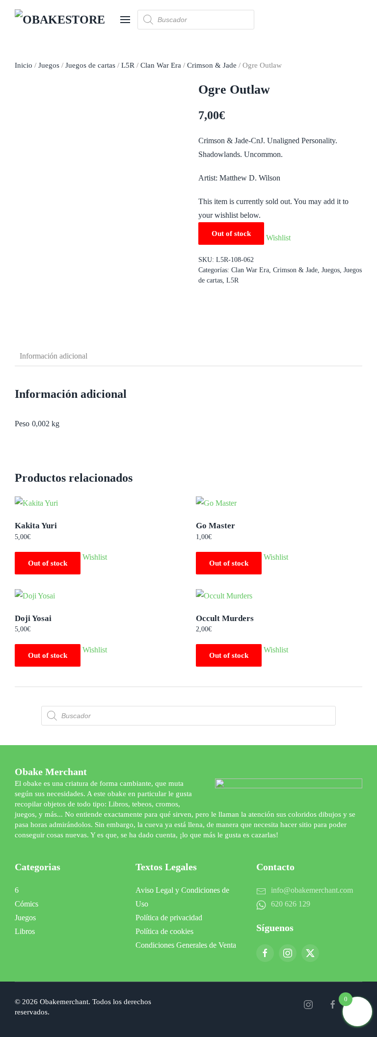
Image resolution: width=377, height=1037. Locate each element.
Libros (25, 931)
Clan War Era (160, 65)
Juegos (48, 65)
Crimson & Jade (212, 65)
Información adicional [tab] (53, 356)
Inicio (23, 65)
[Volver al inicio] (64, 19)
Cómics (26, 904)
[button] (125, 19)
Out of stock (47, 563)
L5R (128, 65)
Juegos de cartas (90, 65)
